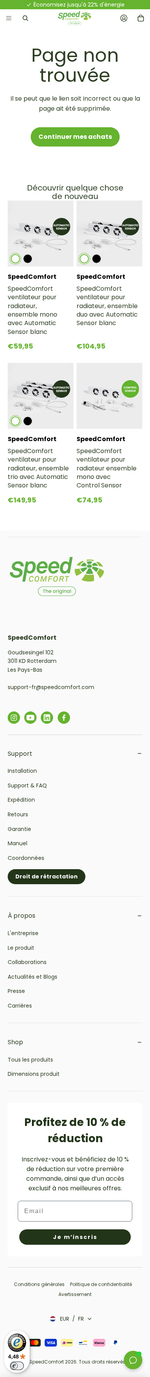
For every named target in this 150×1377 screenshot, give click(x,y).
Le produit (21, 948)
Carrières (20, 1006)
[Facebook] (64, 717)
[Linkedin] (47, 717)
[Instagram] (14, 717)
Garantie (19, 829)
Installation (22, 771)
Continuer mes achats (75, 136)
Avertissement (75, 1294)
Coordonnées (26, 858)
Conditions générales (40, 1284)
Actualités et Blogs (32, 977)
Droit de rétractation (46, 876)
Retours (18, 814)
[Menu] (9, 18)
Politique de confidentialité (101, 1284)
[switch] (17, 1366)
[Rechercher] (25, 18)
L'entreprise (23, 933)
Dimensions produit (34, 1074)
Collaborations (27, 962)
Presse (16, 991)
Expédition (21, 800)
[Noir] (27, 258)
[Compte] (123, 18)
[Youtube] (30, 717)
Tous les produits (30, 1060)
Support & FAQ (27, 785)
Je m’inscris (75, 1237)
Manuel (17, 843)
